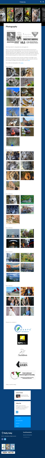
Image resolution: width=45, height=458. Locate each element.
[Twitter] (17, 412)
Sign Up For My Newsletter (27, 434)
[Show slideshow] (9, 66)
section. (22, 62)
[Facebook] (2, 439)
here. (29, 60)
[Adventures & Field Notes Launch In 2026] (18, 396)
